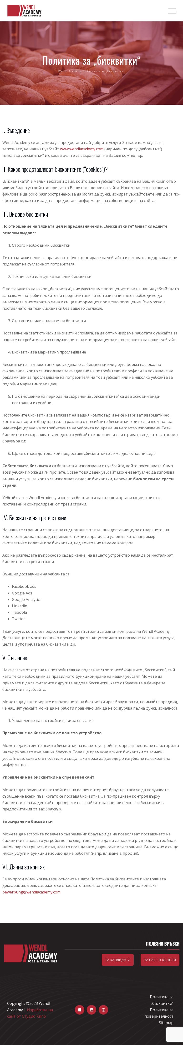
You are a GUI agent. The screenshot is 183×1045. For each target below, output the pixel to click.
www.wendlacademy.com (81, 149)
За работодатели (160, 959)
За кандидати (117, 959)
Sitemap (166, 1022)
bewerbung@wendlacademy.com (31, 892)
